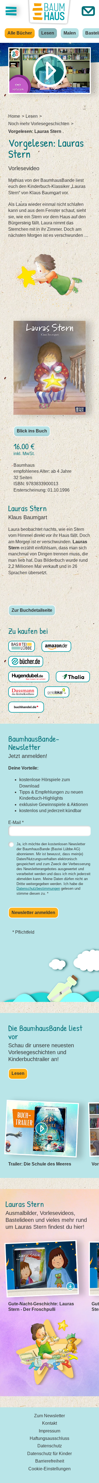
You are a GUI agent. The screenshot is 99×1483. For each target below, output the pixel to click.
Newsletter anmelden (33, 912)
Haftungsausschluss (49, 1438)
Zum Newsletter (49, 1415)
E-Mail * (16, 822)
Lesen (47, 33)
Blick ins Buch (32, 431)
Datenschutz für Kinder (49, 1453)
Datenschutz (49, 1445)
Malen (70, 33)
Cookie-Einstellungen (49, 1468)
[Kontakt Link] (88, 11)
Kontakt (49, 1423)
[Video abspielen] (49, 70)
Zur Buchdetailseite (32, 610)
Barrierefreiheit (49, 1461)
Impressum (49, 1431)
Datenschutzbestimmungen (38, 888)
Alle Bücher (19, 33)
